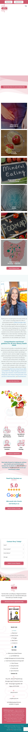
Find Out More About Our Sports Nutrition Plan (14, 86)
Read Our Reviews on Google (14, 508)
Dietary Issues (14, 635)
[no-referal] (21, 429)
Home (14, 630)
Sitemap (19, 727)
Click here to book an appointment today (14, 601)
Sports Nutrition (10, 372)
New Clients (15, 640)
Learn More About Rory (14, 381)
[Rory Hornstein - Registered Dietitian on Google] (12, 647)
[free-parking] (21, 443)
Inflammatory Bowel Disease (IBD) (18, 369)
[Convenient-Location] (7, 443)
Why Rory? (14, 633)
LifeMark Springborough (20, 322)
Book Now (8, 2)
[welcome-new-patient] (7, 430)
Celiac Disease (11, 374)
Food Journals (14, 668)
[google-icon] (14, 495)
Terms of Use (13, 727)
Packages (14, 638)
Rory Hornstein (11, 710)
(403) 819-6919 (18, 2)
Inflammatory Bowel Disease (15, 653)
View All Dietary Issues (14, 268)
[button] (25, 6)
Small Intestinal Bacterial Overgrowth (15, 661)
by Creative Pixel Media (16, 729)
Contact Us (14, 643)
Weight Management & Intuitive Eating (14, 658)
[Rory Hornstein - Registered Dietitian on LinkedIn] (15, 647)
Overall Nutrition (22, 376)
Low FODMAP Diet (6, 371)
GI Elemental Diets (10, 376)
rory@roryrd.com (14, 467)
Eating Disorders (19, 374)
